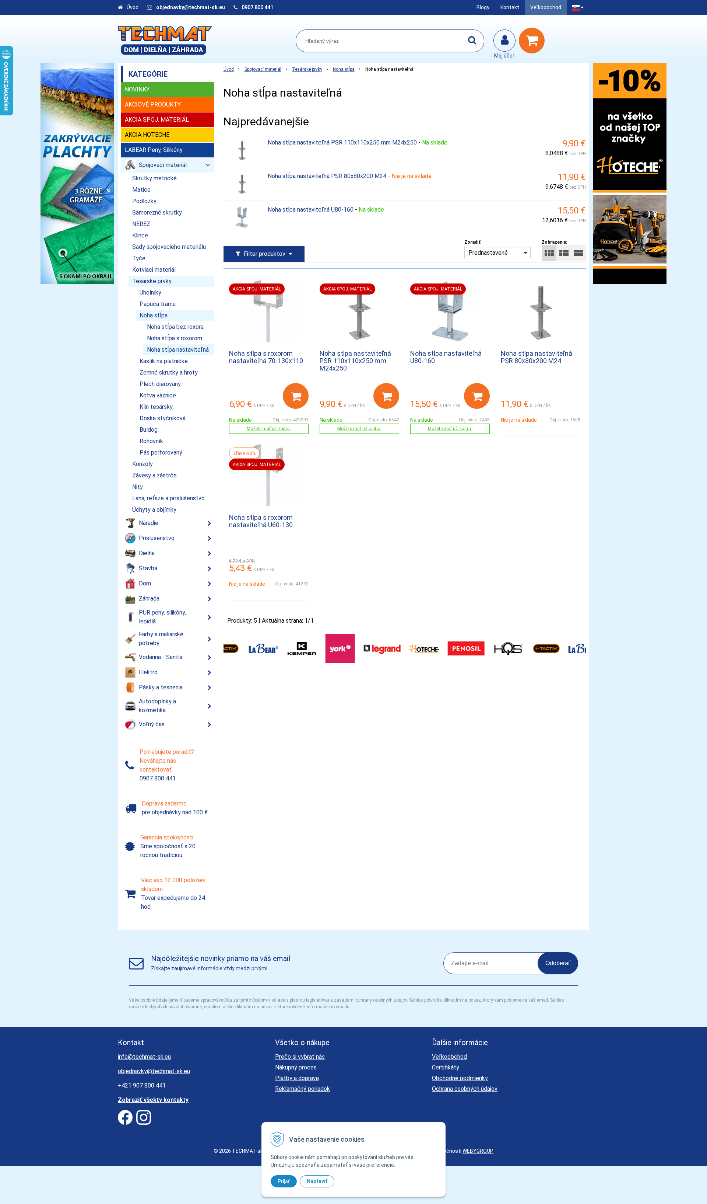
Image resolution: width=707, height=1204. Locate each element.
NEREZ (141, 223)
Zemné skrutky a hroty (169, 372)
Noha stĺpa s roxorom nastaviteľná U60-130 (261, 521)
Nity (137, 486)
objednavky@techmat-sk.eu (191, 7)
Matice (141, 189)
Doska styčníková (163, 418)
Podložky (144, 201)
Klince (140, 235)
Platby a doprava (297, 1078)
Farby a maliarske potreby (161, 639)
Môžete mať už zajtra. (269, 428)
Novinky (137, 89)
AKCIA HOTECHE (147, 134)
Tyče (138, 258)
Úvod (132, 7)
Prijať (284, 1181)
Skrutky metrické (154, 178)
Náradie (148, 522)
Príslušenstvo (157, 538)
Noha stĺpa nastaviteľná (178, 349)
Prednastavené (488, 252)
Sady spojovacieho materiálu (169, 246)
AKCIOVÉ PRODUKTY (153, 104)
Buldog (149, 429)
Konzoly (142, 463)
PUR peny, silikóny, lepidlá (162, 617)
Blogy (482, 7)
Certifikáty (445, 1067)
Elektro (148, 672)
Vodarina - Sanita (160, 657)
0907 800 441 (257, 7)
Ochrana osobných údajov (464, 1088)
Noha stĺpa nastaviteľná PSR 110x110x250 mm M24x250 (342, 142)
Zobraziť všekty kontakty (153, 1099)
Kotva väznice (158, 395)
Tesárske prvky (307, 69)
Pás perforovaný (161, 452)
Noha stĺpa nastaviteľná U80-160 (311, 209)
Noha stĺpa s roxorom (174, 338)
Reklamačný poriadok (302, 1088)
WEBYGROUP (477, 1151)
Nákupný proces (296, 1067)
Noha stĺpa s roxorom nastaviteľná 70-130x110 (266, 357)
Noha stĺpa (344, 69)
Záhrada (149, 598)
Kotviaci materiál (154, 269)
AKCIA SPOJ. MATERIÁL (157, 119)
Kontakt (509, 7)
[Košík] (533, 40)
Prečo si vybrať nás (300, 1056)
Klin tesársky (156, 406)
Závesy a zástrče (154, 475)
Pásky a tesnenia (161, 687)
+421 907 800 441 (142, 1085)
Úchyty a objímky (154, 509)
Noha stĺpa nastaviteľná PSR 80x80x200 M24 (327, 176)
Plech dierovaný (160, 383)
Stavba (148, 568)
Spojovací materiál (263, 69)
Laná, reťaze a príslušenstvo (168, 498)
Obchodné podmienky (460, 1078)
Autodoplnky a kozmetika (157, 706)
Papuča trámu (158, 303)
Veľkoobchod (545, 7)
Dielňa (147, 553)
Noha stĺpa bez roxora (175, 326)
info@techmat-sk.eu (144, 1056)
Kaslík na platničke (164, 361)
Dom (145, 583)
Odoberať (557, 963)
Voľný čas (152, 724)
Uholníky (150, 292)
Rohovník (151, 441)
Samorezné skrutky (157, 212)
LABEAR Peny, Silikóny (154, 149)
